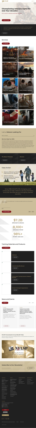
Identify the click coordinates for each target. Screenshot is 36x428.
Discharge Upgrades (13, 386)
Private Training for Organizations (21, 382)
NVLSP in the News (29, 380)
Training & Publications (13, 392)
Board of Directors (4, 390)
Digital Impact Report (30, 383)
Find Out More (6, 20)
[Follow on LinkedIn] (2, 419)
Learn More (15, 257)
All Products (6, 247)
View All (5, 302)
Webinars (20, 380)
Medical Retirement (13, 391)
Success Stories (6, 211)
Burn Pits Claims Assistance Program (4, 387)
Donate (3, 395)
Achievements (4, 397)
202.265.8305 (6, 405)
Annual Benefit (4, 398)
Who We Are (3, 377)
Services (11, 377)
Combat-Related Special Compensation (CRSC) (13, 385)
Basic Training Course (22, 383)
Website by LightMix (4, 424)
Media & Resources (29, 377)
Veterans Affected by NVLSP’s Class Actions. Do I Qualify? (12, 172)
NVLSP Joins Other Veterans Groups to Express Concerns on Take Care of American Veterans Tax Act (26, 310)
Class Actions (3, 384)
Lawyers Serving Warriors (4, 383)
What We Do (3, 379)
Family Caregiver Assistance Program (4, 389)
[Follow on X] (3, 419)
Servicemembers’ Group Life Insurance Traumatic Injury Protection (13, 394)
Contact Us (3, 401)
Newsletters (28, 381)
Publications (20, 379)
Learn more (5, 160)
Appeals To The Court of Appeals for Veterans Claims (5, 381)
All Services (5, 43)
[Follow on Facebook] (5, 419)
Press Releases (29, 379)
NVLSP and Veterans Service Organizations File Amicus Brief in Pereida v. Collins (9, 310)
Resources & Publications (30, 382)
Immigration (12, 396)
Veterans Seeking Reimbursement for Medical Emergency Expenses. (11, 177)
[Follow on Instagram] (8, 419)
